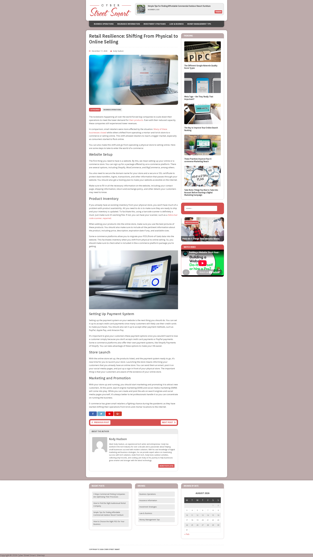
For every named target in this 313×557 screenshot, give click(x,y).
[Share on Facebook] (93, 413)
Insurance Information (128, 24)
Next (217, 224)
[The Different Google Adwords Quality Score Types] (202, 60)
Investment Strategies (155, 24)
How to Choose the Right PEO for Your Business (168, 6)
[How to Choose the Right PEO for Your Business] (141, 12)
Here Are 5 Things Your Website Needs (201, 238)
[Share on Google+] (118, 413)
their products (136, 120)
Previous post (101, 422)
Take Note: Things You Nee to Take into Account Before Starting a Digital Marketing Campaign (201, 192)
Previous (211, 224)
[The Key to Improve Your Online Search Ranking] (202, 122)
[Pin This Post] (110, 413)
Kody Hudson (118, 51)
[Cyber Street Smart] (110, 10)
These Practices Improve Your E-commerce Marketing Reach (198, 160)
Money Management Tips (199, 24)
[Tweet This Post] (101, 413)
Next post (167, 422)
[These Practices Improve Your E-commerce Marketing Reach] (202, 153)
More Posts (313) (166, 466)
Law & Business (176, 24)
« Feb (186, 534)
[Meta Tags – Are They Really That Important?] (202, 91)
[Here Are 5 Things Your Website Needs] (202, 229)
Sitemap (41, 555)
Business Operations (104, 24)
